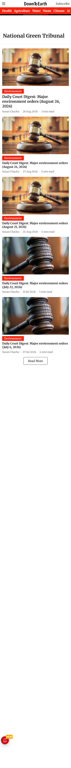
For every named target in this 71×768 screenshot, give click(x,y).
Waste (47, 11)
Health (7, 11)
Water (36, 11)
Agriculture (22, 11)
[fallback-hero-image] (35, 67)
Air (69, 11)
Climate (59, 11)
